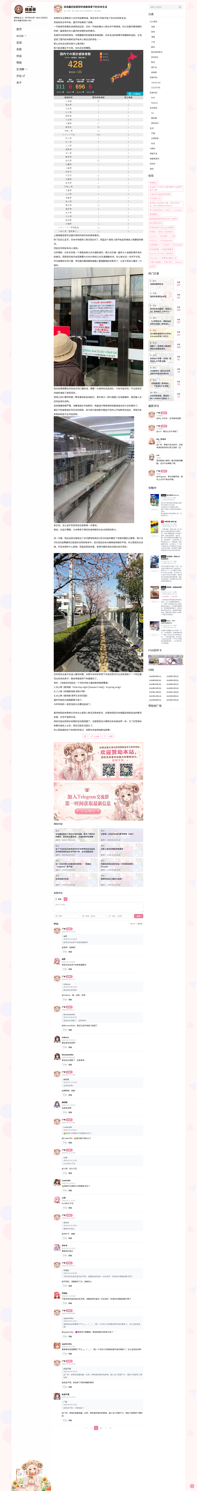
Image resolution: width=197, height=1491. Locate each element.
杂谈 (153, 143)
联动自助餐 (154, 249)
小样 (64, 1197)
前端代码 (153, 77)
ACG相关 (153, 21)
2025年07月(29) (172, 700)
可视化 (64, 1293)
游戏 (153, 31)
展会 (153, 47)
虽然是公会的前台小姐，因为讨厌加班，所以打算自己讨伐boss (165, 204)
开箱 (153, 133)
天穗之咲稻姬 (155, 262)
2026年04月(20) (155, 684)
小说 (153, 41)
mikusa (65, 1037)
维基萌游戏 (154, 158)
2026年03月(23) (172, 684)
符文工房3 (177, 244)
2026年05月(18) (172, 680)
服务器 (154, 118)
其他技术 (155, 123)
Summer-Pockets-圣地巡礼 (162, 253)
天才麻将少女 (155, 198)
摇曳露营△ (154, 214)
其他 (152, 168)
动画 (153, 26)
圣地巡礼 (155, 57)
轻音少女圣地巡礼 (165, 231)
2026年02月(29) (155, 688)
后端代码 (153, 92)
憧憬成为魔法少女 (169, 257)
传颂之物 (168, 262)
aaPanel (178, 262)
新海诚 (152, 231)
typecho (153, 236)
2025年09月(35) (172, 696)
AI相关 (152, 148)
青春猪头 (153, 182)
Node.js (154, 102)
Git (152, 113)
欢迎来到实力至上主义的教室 (162, 227)
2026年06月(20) (155, 680)
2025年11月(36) (172, 692)
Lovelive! (178, 210)
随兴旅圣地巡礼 (156, 223)
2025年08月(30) (155, 700)
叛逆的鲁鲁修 (167, 249)
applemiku (67, 1343)
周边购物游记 (156, 52)
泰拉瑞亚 (164, 236)
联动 (153, 62)
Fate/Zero (154, 257)
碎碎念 (152, 163)
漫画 (153, 36)
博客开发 (153, 153)
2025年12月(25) (155, 692)
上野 (173, 236)
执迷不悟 (65, 1394)
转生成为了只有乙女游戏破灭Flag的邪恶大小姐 (166, 188)
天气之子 (153, 240)
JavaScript (156, 82)
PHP (153, 97)
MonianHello (67, 1054)
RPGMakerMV (166, 240)
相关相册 (166, 596)
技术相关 (153, 107)
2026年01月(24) (172, 688)
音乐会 (154, 67)
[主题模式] (192, 1486)
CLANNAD (165, 244)
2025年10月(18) (155, 696)
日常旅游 (155, 138)
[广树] (58, 8)
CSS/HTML (155, 87)
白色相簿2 (154, 244)
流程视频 (174, 596)
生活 (152, 128)
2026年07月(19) (172, 676)
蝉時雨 (64, 1102)
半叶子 (64, 1245)
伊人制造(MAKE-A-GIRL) (160, 210)
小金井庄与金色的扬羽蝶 (160, 194)
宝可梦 (152, 266)
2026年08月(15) (155, 676)
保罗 (64, 959)
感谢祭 (154, 72)
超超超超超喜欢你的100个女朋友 (163, 218)
